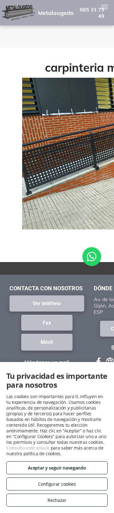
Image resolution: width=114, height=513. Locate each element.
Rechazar (57, 500)
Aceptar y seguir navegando (57, 468)
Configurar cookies (57, 484)
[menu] (104, 7)
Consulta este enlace (27, 448)
